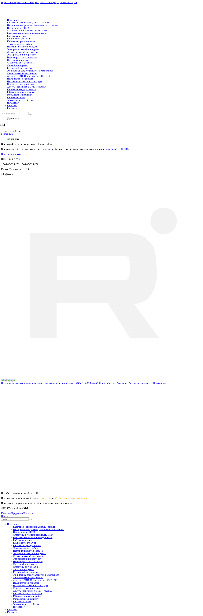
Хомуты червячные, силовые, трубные (26, 86)
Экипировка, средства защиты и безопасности (30, 70)
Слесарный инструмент (19, 60)
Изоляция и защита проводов (22, 46)
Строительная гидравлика (20, 62)
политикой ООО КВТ (117, 149)
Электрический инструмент (21, 54)
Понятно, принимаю (11, 154)
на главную (7, 134)
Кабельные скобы (16, 97)
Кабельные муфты (16, 36)
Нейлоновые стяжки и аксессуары (24, 81)
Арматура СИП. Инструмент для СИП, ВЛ (29, 76)
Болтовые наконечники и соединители (27, 33)
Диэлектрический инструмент (22, 52)
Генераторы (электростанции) (22, 57)
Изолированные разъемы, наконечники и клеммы (32, 25)
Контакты (12, 108)
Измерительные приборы (20, 78)
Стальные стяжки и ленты (20, 84)
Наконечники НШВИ (18, 28)
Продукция (13, 20)
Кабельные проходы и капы (21, 41)
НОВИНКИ (13, 102)
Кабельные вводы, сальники (21, 89)
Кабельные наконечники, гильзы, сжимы (28, 22)
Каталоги (12, 105)
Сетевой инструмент (17, 65)
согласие (46, 149)
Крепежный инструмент (19, 68)
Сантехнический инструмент (22, 73)
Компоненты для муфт (18, 38)
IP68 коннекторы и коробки (21, 92)
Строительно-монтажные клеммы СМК (27, 30)
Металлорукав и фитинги (20, 94)
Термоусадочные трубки (19, 44)
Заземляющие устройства (20, 100)
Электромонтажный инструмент (23, 49)
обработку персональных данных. (72, 498)
